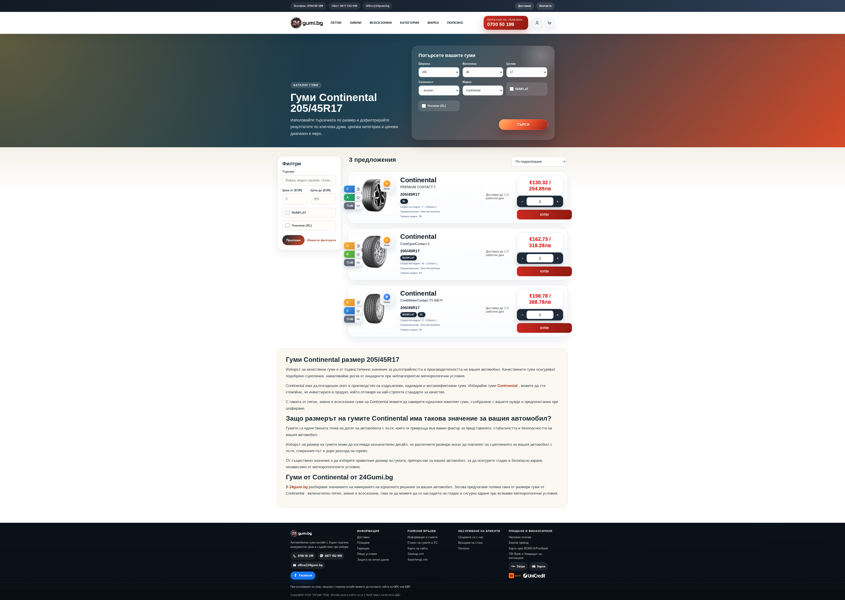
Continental (508, 386)
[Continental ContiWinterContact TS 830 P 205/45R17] (458, 311)
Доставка (524, 5)
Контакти (545, 5)
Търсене (288, 171)
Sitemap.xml (416, 554)
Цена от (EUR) (292, 190)
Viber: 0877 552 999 (345, 5)
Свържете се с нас (470, 537)
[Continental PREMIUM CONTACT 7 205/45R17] (458, 198)
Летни (336, 22)
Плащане (363, 542)
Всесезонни (381, 22)
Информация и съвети (422, 537)
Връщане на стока (470, 542)
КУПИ (544, 214)
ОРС (396, 586)
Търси (523, 124)
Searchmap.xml (418, 559)
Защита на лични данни (373, 559)
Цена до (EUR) (320, 190)
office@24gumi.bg (377, 5)
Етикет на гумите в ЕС (423, 542)
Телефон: (308, 5)
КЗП (407, 586)
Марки (433, 22)
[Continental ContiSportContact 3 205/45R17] (458, 254)
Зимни (355, 22)
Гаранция (363, 548)
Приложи (293, 240)
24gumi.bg (298, 487)
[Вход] (537, 23)
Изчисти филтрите (321, 240)
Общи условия (367, 554)
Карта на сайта (418, 548)
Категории (409, 22)
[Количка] (549, 23)
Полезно (455, 22)
